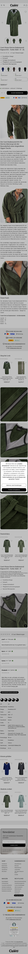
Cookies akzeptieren (14, 490)
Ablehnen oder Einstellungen (14, 485)
